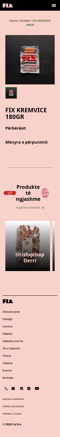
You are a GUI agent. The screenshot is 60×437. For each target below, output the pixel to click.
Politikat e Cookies (12, 414)
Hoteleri (25, 20)
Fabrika (7, 333)
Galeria (7, 363)
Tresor (7, 355)
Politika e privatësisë (13, 406)
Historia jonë (11, 311)
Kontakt (8, 377)
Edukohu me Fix (13, 341)
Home (13, 20)
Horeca (7, 326)
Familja (7, 319)
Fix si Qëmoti (11, 348)
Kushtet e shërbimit (13, 399)
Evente (7, 370)
